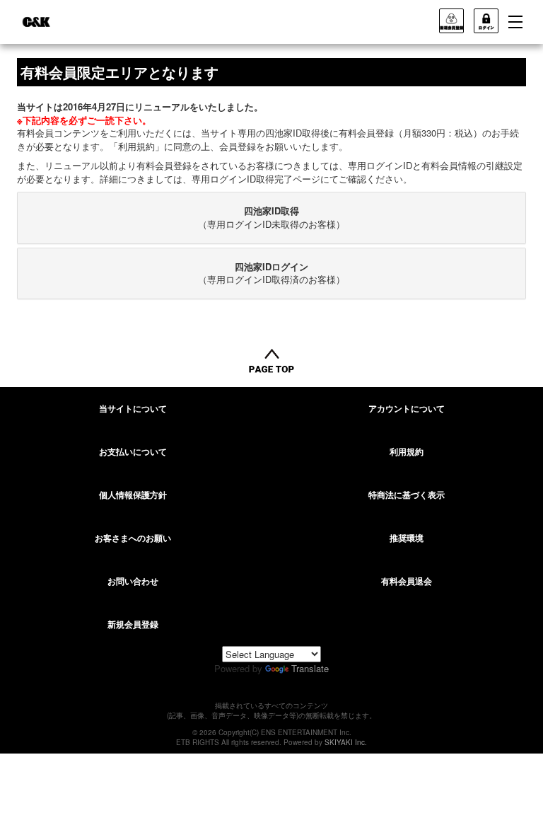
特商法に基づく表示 (406, 494)
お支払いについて (133, 451)
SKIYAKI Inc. (346, 742)
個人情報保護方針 (133, 494)
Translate (310, 668)
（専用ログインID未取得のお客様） (271, 217)
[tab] (271, 217)
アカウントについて (406, 408)
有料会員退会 (406, 581)
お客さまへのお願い (133, 537)
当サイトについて (133, 408)
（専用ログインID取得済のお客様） (271, 273)
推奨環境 (407, 537)
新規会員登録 (132, 624)
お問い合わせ (132, 581)
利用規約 (407, 451)
